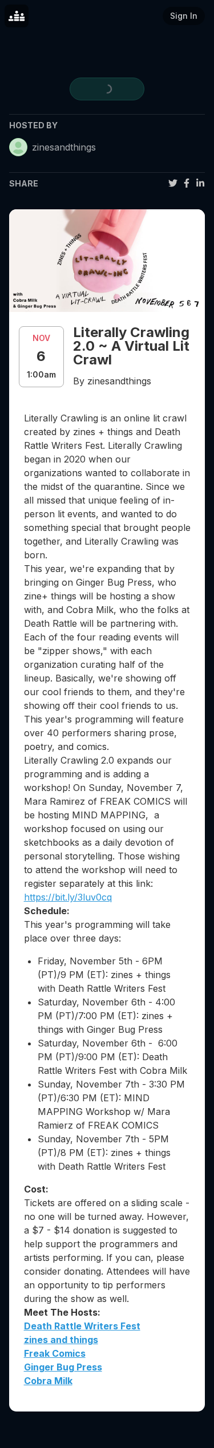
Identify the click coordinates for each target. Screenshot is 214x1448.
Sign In (183, 16)
